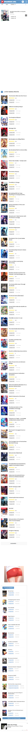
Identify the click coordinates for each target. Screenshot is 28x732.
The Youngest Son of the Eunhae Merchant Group (18, 442)
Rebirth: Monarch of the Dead (17, 396)
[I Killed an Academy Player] (4, 110)
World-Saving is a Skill (14, 486)
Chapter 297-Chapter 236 (13, 687)
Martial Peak (10, 591)
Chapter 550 (11, 143)
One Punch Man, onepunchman (14, 684)
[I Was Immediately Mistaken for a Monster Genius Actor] (4, 388)
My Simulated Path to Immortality (18, 150)
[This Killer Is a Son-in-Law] (4, 321)
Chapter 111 (11, 514)
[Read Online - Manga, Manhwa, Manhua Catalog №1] (8, 1)
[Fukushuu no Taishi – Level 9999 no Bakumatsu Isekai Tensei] (4, 422)
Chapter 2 (11, 201)
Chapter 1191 (11, 651)
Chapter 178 (11, 713)
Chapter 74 (11, 355)
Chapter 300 (11, 697)
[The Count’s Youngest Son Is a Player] (4, 433)
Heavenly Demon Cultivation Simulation (16, 374)
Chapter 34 (11, 121)
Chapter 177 (11, 715)
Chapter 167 (11, 534)
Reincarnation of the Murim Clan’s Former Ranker (16, 519)
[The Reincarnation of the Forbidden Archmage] (4, 410)
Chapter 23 (11, 322)
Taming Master (14, 11)
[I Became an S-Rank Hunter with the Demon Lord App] (4, 219)
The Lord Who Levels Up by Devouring (16, 262)
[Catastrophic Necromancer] (4, 501)
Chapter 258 (11, 132)
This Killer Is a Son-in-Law (15, 318)
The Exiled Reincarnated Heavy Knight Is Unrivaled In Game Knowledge (17, 465)
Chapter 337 (11, 677)
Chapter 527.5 (11, 628)
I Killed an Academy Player (16, 106)
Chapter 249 (11, 603)
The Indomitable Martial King (16, 329)
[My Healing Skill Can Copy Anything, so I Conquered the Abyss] (4, 197)
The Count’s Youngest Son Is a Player (17, 430)
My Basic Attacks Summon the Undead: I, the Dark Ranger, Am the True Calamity (17, 274)
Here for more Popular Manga (14, 718)
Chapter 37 (11, 246)
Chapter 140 (11, 110)
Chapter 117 (11, 231)
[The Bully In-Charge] (4, 186)
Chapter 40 (11, 493)
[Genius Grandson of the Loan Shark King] (4, 208)
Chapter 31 (11, 400)
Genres (12, 4)
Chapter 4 (11, 278)
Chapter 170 (11, 299)
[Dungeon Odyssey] (4, 534)
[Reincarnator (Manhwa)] (4, 456)
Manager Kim (12, 128)
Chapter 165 (11, 224)
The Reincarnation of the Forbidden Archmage (15, 407)
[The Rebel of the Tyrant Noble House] (4, 242)
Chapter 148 (11, 335)
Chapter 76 (11, 156)
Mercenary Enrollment (13, 658)
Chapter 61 (11, 292)
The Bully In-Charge (14, 182)
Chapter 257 (11, 134)
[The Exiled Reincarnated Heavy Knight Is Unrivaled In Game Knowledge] (4, 467)
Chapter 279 (11, 662)
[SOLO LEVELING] (4, 610)
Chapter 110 (11, 424)
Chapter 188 (13, 15)
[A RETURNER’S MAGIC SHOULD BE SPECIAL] (4, 704)
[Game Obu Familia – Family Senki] (4, 164)
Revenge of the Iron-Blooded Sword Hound (15, 711)
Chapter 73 (11, 357)
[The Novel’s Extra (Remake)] (4, 299)
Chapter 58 (11, 178)
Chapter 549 (11, 145)
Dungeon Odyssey (14, 530)
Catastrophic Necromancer (16, 497)
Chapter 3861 (11, 594)
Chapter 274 (11, 643)
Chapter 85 (11, 165)
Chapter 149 (11, 333)
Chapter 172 (11, 438)
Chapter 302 (11, 501)
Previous (2, 15)
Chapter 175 (11, 471)
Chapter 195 (11, 381)
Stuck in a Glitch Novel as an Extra (18, 351)
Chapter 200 (11, 527)
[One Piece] (4, 652)
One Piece (10, 649)
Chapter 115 (11, 390)
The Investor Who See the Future (18, 96)
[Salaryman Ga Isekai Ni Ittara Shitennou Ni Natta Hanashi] (4, 479)
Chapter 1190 (11, 653)
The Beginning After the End (14, 599)
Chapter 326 (11, 636)
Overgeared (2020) (12, 675)
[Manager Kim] (4, 132)
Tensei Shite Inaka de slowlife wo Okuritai (18, 307)
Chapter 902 (11, 620)
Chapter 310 (11, 670)
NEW (7, 4)
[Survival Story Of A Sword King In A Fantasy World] (4, 695)
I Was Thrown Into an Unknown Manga (17, 362)
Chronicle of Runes (14, 171)
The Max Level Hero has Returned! (15, 340)
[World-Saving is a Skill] (4, 490)
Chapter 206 (11, 412)
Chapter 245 (11, 345)
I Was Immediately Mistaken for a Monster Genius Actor (18, 385)
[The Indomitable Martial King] (4, 332)
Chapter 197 (11, 188)
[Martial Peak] (4, 593)
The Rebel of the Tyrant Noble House (17, 239)
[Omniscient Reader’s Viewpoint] (4, 669)
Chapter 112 (11, 512)
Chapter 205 (11, 415)
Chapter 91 (11, 312)
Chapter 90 (11, 314)
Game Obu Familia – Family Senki (17, 161)
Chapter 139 (11, 113)
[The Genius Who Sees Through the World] (4, 288)
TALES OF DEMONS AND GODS (14, 624)
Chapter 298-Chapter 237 (13, 685)
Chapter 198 (11, 186)
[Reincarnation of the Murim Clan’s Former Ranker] (4, 522)
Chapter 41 (11, 490)
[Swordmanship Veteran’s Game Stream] (4, 253)
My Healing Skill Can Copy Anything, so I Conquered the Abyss (17, 194)
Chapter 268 (11, 705)
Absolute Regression (14, 227)
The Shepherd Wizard (14, 117)
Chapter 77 (11, 154)
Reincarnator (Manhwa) (15, 453)
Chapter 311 (11, 668)
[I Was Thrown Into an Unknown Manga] (4, 365)
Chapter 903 (11, 618)
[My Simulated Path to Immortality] (4, 153)
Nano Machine (11, 633)
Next (26, 15)
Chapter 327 (11, 634)
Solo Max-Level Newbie (13, 641)
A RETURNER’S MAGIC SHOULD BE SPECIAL (16, 701)
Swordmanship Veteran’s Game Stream (17, 250)
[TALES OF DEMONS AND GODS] (4, 627)
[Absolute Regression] (4, 231)
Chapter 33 (11, 123)
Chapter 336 (11, 679)
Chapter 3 (11, 198)
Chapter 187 (13, 17)
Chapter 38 (11, 244)
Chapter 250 (11, 601)
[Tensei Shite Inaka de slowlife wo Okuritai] (4, 310)
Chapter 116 (11, 234)
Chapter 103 (11, 481)
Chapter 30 (11, 402)
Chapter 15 (11, 269)
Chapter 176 (11, 469)
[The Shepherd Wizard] (4, 121)
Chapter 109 (11, 426)
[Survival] (4, 512)
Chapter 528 (11, 626)
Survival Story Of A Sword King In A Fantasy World (15, 693)
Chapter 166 (11, 221)
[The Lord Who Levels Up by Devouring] (4, 265)
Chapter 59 (11, 175)
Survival (11, 508)
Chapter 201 (11, 524)
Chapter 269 (11, 703)
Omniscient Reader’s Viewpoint (14, 666)
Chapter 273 (11, 645)
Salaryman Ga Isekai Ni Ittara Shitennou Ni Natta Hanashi (16, 475)
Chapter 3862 (11, 592)
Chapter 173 (11, 435)
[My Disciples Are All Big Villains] (4, 142)
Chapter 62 (11, 290)
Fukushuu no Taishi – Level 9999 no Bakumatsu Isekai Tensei (17, 419)
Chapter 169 (11, 302)
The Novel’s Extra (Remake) (16, 295)
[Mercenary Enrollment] (4, 660)
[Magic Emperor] (4, 618)
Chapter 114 (11, 392)
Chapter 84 (11, 167)
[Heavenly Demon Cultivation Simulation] (4, 377)
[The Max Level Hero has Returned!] (4, 343)
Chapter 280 (11, 660)
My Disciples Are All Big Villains (17, 139)
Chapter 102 (11, 100)
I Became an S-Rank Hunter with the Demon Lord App (17, 216)
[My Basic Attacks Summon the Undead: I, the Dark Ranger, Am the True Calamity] (4, 276)
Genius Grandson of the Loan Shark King (17, 205)
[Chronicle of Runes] (4, 175)
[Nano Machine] (4, 635)
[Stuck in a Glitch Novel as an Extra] (4, 354)
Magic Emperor (11, 616)
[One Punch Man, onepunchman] (4, 686)
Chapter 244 (11, 347)
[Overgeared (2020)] (4, 678)
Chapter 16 (11, 267)
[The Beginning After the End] (4, 601)
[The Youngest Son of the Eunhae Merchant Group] (4, 445)
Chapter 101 (11, 102)
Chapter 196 (11, 379)
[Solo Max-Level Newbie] (4, 643)
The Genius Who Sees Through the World (17, 284)
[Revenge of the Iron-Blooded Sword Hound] (4, 712)
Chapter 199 (11, 611)
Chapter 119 (11, 212)
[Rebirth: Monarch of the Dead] (4, 400)
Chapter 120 (11, 210)
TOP (2, 4)
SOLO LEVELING (11, 607)
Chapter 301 (11, 504)
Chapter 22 (11, 324)
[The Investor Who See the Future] (4, 99)
